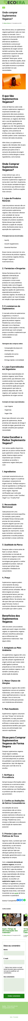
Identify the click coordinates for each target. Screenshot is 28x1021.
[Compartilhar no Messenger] (20, 901)
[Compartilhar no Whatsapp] (24, 901)
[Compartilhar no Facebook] (18, 901)
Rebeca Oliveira (7, 23)
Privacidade (15, 1017)
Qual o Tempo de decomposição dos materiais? (10, 931)
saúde (16, 893)
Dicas (4, 7)
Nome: (6, 949)
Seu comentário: (9, 977)
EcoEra (4, 1006)
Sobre (11, 1017)
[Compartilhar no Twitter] (22, 901)
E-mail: (6, 958)
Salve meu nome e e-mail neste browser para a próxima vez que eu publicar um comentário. (13, 970)
